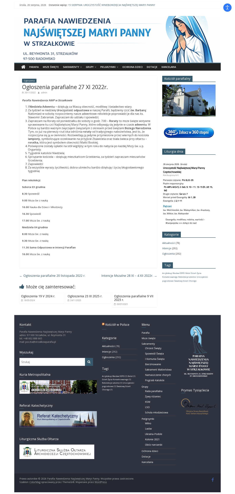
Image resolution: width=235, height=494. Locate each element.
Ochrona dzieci (132, 67)
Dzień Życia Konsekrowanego (116, 379)
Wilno (148, 423)
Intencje (166, 248)
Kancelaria (169, 67)
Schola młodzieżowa (156, 412)
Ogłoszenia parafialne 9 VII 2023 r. (133, 298)
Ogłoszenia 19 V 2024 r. (38, 296)
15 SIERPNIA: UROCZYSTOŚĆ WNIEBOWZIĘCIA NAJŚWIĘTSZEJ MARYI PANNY (111, 5)
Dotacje (152, 67)
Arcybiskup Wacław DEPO (173, 273)
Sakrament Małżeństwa (158, 369)
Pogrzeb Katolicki (154, 380)
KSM (147, 401)
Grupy (90, 67)
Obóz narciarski (153, 444)
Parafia (34, 67)
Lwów (148, 428)
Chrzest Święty (153, 348)
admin (44, 92)
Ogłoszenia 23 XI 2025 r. (85, 296)
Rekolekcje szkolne (187, 277)
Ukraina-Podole (153, 434)
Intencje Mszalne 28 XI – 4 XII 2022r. (129, 276)
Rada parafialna (153, 391)
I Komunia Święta (154, 359)
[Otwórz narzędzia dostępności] (227, 7)
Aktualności (168, 243)
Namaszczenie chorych (158, 375)
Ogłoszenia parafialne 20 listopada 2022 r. (52, 276)
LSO (147, 407)
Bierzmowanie (153, 364)
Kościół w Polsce (117, 324)
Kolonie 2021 (152, 439)
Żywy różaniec (153, 396)
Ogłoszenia (29, 80)
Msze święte (51, 67)
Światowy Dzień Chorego (185, 281)
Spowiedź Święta (154, 353)
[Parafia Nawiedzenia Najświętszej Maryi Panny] (23, 67)
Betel (187, 273)
